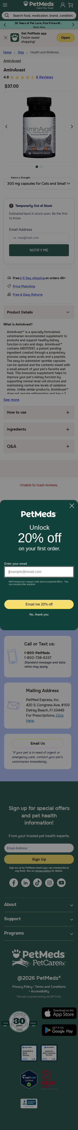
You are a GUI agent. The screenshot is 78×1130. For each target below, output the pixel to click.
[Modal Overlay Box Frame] (39, 565)
